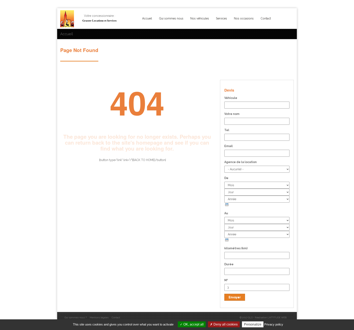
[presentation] (226, 205)
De (226, 178)
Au (226, 213)
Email (228, 146)
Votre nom (231, 114)
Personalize (252, 324)
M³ (226, 280)
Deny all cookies (225, 324)
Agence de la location (240, 162)
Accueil (147, 18)
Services (221, 18)
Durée (229, 264)
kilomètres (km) (235, 248)
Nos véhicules (199, 18)
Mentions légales (99, 317)
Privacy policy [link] (273, 324)
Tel (226, 130)
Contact (266, 18)
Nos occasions (244, 18)
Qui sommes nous (171, 18)
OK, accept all (193, 324)
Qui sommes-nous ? (76, 317)
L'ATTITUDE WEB (277, 317)
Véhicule (230, 98)
